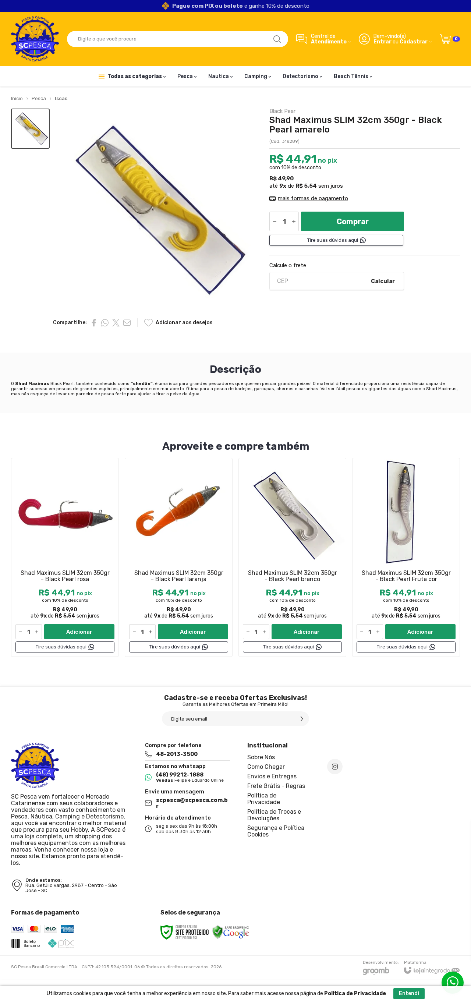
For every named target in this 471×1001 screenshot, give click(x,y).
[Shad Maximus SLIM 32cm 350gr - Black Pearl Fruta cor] (406, 557)
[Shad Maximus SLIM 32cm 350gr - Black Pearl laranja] (178, 557)
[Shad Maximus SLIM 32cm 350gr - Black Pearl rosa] (64, 557)
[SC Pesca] (35, 38)
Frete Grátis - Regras (276, 785)
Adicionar (79, 632)
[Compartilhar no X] (116, 322)
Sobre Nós (261, 757)
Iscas (61, 98)
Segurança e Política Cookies (275, 831)
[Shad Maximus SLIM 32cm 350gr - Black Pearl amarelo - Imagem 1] (30, 128)
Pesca (39, 98)
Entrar (382, 42)
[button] (30, 129)
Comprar (353, 221)
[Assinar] (301, 718)
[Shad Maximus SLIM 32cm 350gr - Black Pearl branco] (292, 557)
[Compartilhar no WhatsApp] (105, 322)
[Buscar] (277, 39)
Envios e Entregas (272, 776)
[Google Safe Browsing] (230, 931)
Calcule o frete (287, 265)
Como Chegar (266, 766)
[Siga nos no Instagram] (335, 766)
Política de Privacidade (263, 799)
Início (17, 98)
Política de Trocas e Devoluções (274, 815)
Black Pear (282, 111)
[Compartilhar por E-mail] (127, 322)
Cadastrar (414, 42)
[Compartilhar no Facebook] (94, 322)
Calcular (383, 281)
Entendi (409, 993)
